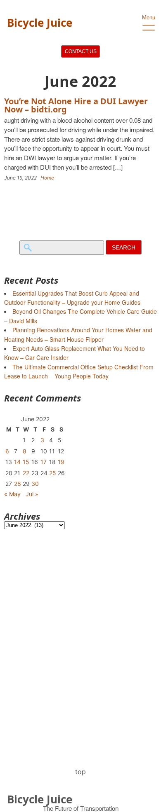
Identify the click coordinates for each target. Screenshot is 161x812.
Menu (148, 17)
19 (61, 461)
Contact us (81, 51)
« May (12, 493)
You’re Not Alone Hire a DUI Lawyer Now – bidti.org (76, 105)
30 (35, 483)
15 (26, 461)
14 (17, 461)
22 (26, 472)
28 (17, 483)
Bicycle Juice (39, 22)
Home (47, 178)
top (80, 772)
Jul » (32, 493)
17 (43, 461)
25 (52, 472)
